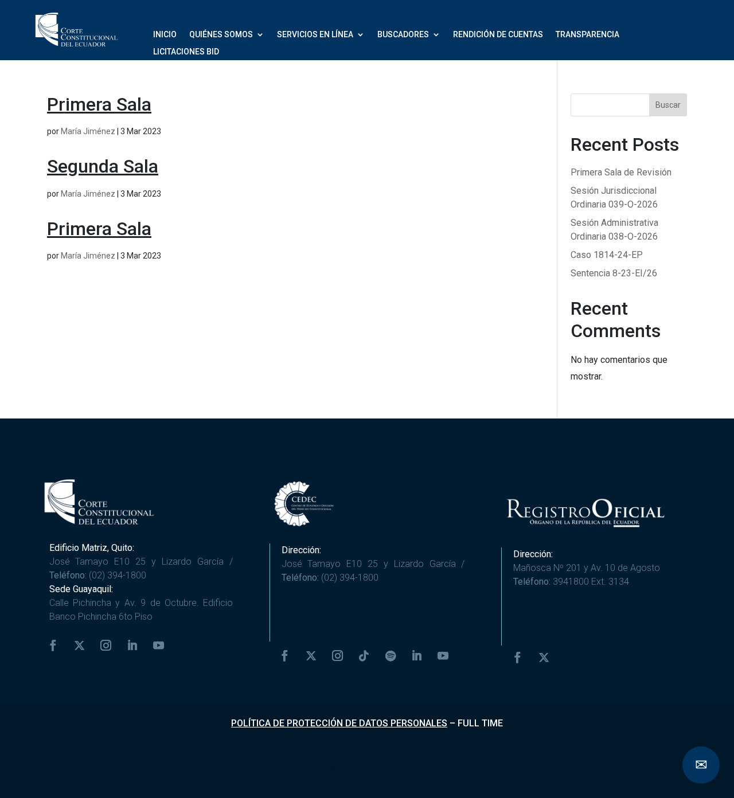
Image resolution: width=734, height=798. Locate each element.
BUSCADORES (403, 34)
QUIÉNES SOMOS (221, 34)
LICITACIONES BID (186, 52)
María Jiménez (88, 131)
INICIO (165, 34)
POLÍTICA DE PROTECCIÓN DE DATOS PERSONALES (339, 723)
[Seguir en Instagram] (106, 645)
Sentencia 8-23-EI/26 (614, 273)
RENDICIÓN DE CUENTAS (498, 34)
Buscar (668, 104)
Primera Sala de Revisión (621, 172)
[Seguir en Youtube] (159, 645)
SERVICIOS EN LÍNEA (315, 34)
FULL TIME (480, 723)
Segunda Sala (102, 166)
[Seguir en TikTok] (364, 656)
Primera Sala (99, 104)
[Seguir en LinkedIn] (132, 645)
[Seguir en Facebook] (53, 645)
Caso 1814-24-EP (607, 254)
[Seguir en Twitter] (80, 645)
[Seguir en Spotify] (390, 656)
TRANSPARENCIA (587, 34)
